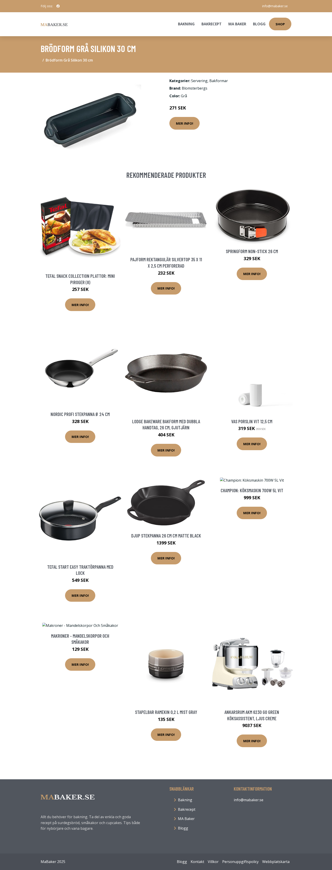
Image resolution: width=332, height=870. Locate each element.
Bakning (186, 23)
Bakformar (218, 80)
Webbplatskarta (276, 861)
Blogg (259, 23)
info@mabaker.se (275, 6)
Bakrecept (211, 23)
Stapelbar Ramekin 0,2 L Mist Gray (166, 712)
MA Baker (237, 23)
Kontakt (197, 861)
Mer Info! (184, 123)
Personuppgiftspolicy (240, 861)
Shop (280, 24)
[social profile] (58, 6)
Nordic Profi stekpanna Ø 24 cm (80, 414)
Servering (199, 80)
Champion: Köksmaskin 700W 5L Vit (252, 490)
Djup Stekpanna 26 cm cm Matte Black (166, 535)
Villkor (213, 861)
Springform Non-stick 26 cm (252, 251)
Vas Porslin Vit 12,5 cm (251, 421)
